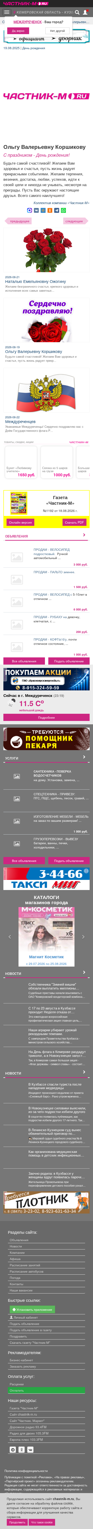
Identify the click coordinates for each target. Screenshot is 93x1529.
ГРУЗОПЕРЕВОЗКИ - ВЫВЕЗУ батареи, (56, 841)
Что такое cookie (42, 1522)
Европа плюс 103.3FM (26, 1439)
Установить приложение (34, 1309)
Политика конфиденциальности (26, 1471)
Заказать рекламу (23, 1366)
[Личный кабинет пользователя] (85, 12)
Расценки (17, 1384)
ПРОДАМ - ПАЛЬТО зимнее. (55, 572)
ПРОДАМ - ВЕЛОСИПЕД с (53, 594)
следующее (74, 221)
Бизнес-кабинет (21, 1360)
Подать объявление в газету (31, 1330)
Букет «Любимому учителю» (19, 469)
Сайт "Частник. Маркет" (27, 1420)
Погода (15, 1277)
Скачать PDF (74, 522)
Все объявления (24, 661)
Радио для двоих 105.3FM (29, 1433)
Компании (17, 1252)
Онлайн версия (20, 522)
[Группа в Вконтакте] (30, 1449)
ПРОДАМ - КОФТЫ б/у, (51, 639)
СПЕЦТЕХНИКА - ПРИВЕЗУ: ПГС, (54, 796)
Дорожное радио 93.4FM (28, 1427)
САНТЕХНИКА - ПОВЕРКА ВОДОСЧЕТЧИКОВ (52, 773)
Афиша (15, 1258)
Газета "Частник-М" (24, 1408)
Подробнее (46, 717)
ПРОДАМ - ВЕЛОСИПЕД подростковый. (52, 551)
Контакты (16, 1284)
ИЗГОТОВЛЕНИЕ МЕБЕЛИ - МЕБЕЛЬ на (61, 818)
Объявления (19, 1240)
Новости (16, 1246)
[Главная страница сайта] (26, 2)
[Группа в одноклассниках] (13, 1449)
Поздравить (18, 1336)
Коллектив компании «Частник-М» (62, 202)
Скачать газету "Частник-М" (30, 1342)
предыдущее (19, 221)
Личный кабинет (25, 1317)
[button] (9, 937)
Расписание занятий (25, 1265)
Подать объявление (69, 661)
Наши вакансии (21, 1290)
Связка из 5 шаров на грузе (54, 469)
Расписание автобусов (26, 1271)
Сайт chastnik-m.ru (23, 1414)
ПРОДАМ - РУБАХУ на (51, 617)
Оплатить (17, 1390)
